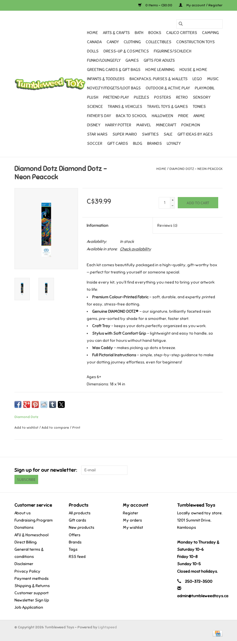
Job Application (28, 607)
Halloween (162, 115)
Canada (94, 42)
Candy (113, 42)
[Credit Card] (217, 633)
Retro (182, 97)
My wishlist (133, 527)
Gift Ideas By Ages (195, 134)
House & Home (193, 69)
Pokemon (190, 125)
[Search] (180, 24)
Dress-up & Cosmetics (126, 51)
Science (95, 106)
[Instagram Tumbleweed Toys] (218, 470)
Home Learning (160, 69)
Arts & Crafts (116, 32)
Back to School (131, 115)
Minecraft (166, 125)
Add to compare (56, 428)
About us (22, 513)
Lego (197, 78)
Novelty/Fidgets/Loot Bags (114, 88)
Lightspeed (107, 627)
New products (81, 527)
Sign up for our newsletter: (45, 470)
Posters (162, 97)
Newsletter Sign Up (31, 600)
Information (97, 225)
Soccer (94, 143)
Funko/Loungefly (104, 60)
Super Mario (124, 134)
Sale (168, 134)
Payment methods (31, 578)
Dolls (93, 51)
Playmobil (204, 88)
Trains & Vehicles (125, 106)
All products (79, 513)
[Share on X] (61, 404)
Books (154, 32)
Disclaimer (23, 563)
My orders (132, 520)
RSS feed (77, 556)
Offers (74, 535)
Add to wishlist (26, 428)
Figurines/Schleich (172, 51)
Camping (210, 32)
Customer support (31, 593)
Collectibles (158, 42)
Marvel (143, 125)
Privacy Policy (27, 571)
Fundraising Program (33, 520)
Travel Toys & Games (167, 106)
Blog (137, 143)
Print (76, 428)
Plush (92, 97)
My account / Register (204, 5)
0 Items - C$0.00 (159, 5)
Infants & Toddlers (106, 78)
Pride (183, 115)
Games (132, 60)
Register (130, 513)
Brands (154, 143)
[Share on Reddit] (43, 404)
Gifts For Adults (159, 60)
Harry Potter (118, 125)
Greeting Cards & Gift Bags (113, 69)
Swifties (150, 134)
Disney (93, 125)
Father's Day (99, 115)
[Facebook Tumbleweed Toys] (197, 470)
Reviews (167, 225)
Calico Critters (181, 32)
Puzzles (141, 97)
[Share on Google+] (26, 404)
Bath (139, 32)
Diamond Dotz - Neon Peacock (196, 169)
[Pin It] (35, 404)
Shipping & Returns (32, 585)
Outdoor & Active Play (168, 88)
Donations (24, 527)
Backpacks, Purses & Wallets (158, 78)
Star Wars (97, 134)
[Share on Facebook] (17, 404)
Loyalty (174, 143)
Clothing (132, 42)
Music (213, 78)
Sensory (201, 97)
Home (92, 32)
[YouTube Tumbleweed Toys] (207, 470)
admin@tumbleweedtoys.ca (202, 595)
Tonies (199, 106)
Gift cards (117, 143)
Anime (199, 115)
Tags (73, 549)
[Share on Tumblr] (52, 404)
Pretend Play (116, 97)
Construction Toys (195, 42)
